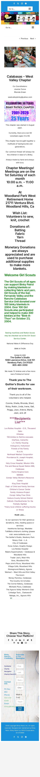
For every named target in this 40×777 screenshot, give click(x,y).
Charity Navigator (7, 670)
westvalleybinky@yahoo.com (20, 97)
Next (32, 38)
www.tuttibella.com (22, 534)
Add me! (20, 709)
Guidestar (7, 666)
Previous (24, 38)
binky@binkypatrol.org (13, 706)
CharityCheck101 (10, 674)
